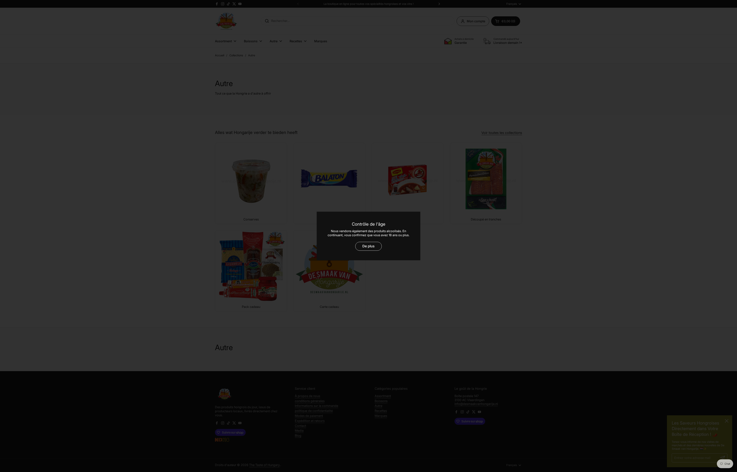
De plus (368, 246)
